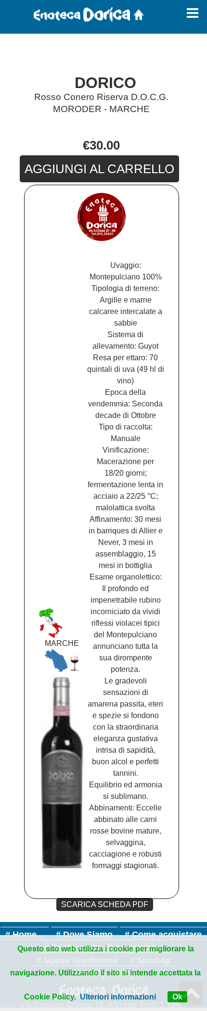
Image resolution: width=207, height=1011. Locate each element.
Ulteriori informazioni (118, 997)
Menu (192, 17)
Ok (177, 997)
